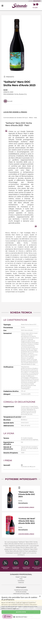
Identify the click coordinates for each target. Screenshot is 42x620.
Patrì (5, 90)
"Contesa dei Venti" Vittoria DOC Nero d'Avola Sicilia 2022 (26, 521)
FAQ (21, 579)
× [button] (40, 596)
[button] (21, 617)
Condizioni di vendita (21, 590)
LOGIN (30, 1)
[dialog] (21, 607)
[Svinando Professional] (20, 6)
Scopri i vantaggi (21, 577)
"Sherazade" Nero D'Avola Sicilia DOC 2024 (26, 494)
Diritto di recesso (21, 591)
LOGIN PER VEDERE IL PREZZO (15, 112)
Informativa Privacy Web (21, 593)
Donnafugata (23, 503)
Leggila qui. (15, 608)
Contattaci (21, 580)
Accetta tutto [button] (21, 612)
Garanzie (21, 582)
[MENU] (3, 5)
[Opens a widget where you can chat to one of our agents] (7, 616)
